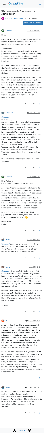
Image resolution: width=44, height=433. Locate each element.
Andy (8, 240)
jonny (8, 267)
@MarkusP (5, 117)
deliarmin (9, 321)
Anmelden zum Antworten (33, 23)
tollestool (9, 113)
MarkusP (9, 31)
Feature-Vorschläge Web (14, 18)
